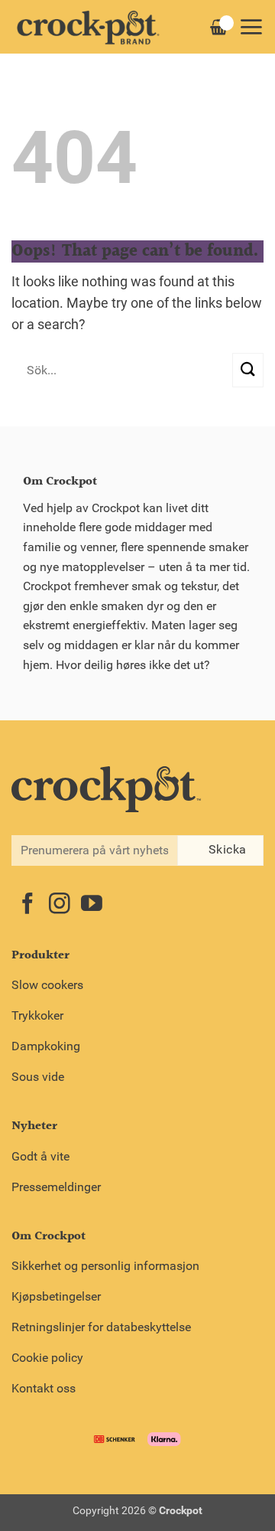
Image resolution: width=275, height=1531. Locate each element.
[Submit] (248, 370)
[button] (251, 27)
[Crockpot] (87, 26)
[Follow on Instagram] (59, 905)
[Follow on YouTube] (91, 905)
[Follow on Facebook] (27, 905)
